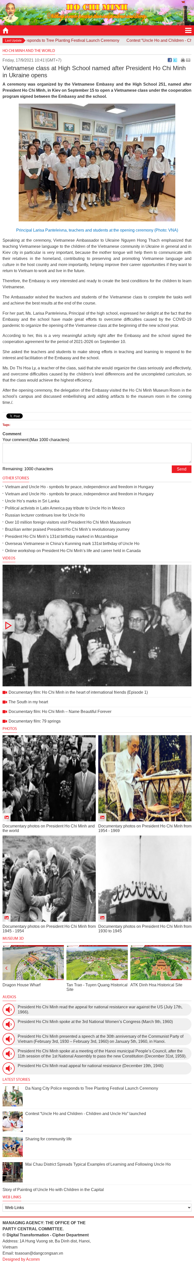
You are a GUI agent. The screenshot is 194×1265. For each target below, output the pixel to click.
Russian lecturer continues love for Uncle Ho (45, 515)
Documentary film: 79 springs (35, 721)
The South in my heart (28, 702)
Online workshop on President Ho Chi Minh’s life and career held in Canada (73, 551)
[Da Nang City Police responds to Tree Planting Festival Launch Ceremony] (13, 1096)
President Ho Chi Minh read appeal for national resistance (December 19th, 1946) (90, 1066)
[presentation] (7, 968)
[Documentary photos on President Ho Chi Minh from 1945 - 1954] (49, 879)
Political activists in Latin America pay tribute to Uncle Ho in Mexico (65, 508)
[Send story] (188, 60)
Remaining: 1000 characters (28, 469)
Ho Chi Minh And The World (29, 50)
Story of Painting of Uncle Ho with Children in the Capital (53, 1189)
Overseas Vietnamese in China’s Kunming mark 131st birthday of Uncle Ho (72, 543)
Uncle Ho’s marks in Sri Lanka (32, 501)
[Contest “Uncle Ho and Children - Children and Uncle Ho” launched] (13, 1121)
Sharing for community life (48, 1139)
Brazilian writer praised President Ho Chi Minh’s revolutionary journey (67, 529)
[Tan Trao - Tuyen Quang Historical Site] (33, 962)
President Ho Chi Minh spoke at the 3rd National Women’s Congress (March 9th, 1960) (95, 1021)
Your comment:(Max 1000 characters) (36, 440)
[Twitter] (175, 60)
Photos (10, 728)
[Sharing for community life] (13, 1147)
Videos (9, 558)
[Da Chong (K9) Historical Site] (160, 962)
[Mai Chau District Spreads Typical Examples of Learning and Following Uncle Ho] (13, 1172)
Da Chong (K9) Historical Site (156, 985)
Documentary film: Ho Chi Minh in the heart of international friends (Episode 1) (97, 625)
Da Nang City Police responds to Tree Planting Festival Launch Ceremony (91, 1088)
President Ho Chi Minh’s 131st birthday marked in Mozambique (61, 536)
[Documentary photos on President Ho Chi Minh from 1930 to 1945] (144, 879)
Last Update (13, 40)
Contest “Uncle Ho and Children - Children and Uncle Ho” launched (85, 1113)
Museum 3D (13, 938)
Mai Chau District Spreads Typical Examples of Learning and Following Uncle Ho (98, 1164)
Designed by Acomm (21, 1259)
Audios (9, 996)
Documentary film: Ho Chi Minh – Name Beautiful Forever (60, 711)
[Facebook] (170, 60)
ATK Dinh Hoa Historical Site (92, 985)
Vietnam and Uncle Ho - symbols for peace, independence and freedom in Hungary (79, 487)
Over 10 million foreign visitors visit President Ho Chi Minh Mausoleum (68, 522)
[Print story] (183, 60)
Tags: (6, 425)
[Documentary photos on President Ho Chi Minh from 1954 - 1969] (144, 778)
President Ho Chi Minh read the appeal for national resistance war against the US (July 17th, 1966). (100, 1009)
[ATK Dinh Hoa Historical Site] (97, 962)
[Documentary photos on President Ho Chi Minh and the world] (49, 778)
